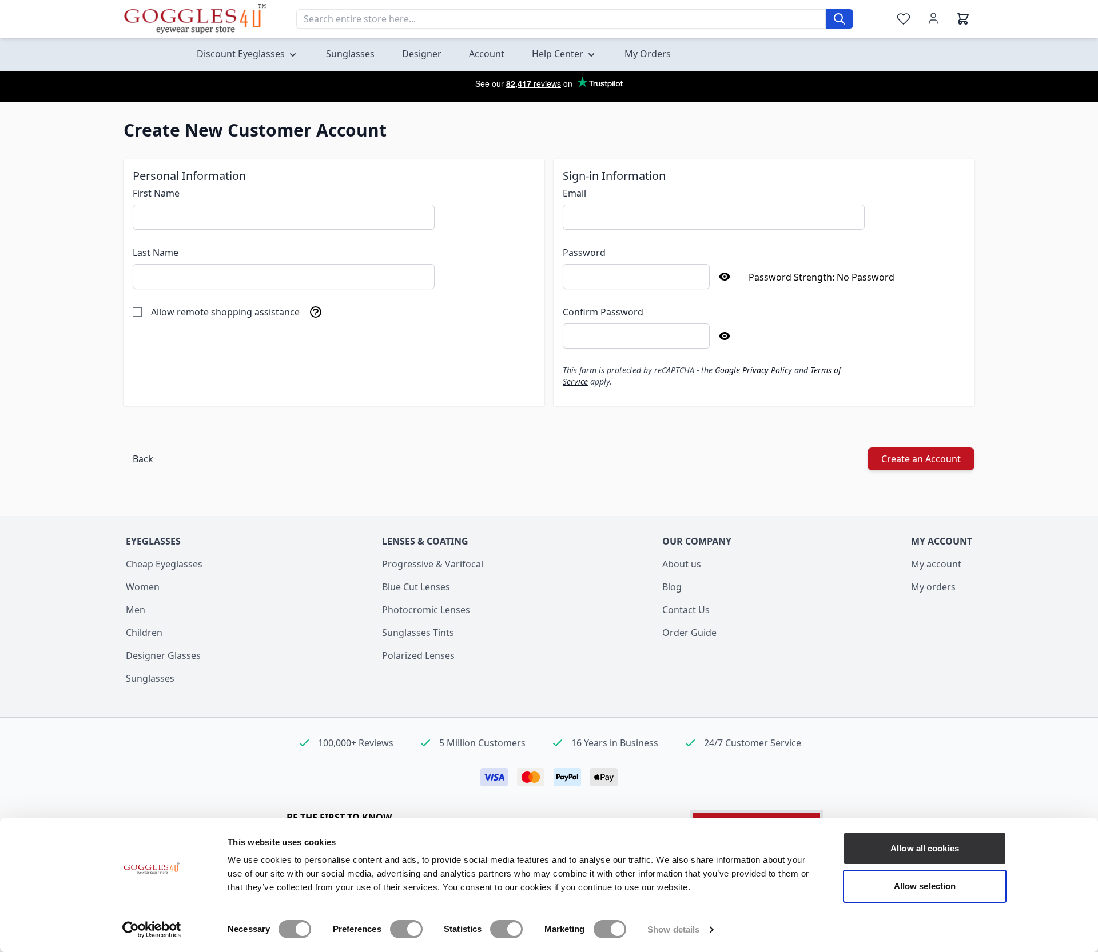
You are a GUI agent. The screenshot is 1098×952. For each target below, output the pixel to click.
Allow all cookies (924, 848)
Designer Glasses (163, 655)
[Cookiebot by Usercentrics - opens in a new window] (152, 929)
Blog (672, 587)
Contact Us (686, 609)
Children (144, 632)
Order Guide (689, 632)
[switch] (406, 929)
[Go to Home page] (195, 19)
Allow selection (925, 886)
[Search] (839, 19)
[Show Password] (724, 276)
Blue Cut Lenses (416, 587)
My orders (933, 587)
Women (143, 587)
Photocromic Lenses (426, 609)
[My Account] (933, 18)
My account (936, 564)
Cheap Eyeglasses (164, 564)
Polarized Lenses (418, 655)
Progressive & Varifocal (432, 564)
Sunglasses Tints (418, 632)
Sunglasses (150, 678)
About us (681, 564)
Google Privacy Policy (753, 370)
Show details (673, 929)
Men (135, 609)
